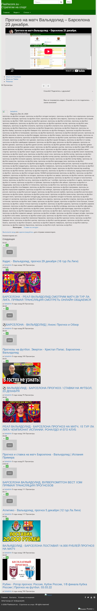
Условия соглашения (26, 597)
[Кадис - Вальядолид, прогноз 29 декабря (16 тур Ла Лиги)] (48, 252)
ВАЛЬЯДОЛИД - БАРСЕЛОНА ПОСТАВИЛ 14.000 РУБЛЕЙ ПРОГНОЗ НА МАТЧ (48, 547)
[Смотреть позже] (4, 245)
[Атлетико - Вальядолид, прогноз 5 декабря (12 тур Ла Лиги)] (48, 500)
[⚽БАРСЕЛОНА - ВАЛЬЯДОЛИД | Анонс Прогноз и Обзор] (48, 315)
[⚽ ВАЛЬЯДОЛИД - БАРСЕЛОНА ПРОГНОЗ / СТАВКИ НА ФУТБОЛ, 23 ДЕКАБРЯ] (48, 373)
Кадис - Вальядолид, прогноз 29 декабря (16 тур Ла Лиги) (40, 261)
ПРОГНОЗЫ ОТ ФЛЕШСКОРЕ (12, 601)
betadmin (13, 111)
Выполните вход (9, 232)
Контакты (12, 597)
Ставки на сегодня (31, 227)
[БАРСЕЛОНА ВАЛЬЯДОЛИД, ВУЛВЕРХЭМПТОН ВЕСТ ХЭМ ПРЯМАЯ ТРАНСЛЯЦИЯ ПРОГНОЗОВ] (48, 473)
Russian (89, 609)
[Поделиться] (44, 109)
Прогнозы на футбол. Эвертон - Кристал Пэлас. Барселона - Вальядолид (42, 350)
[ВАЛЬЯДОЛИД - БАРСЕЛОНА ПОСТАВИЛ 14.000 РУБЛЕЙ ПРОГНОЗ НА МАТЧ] (48, 531)
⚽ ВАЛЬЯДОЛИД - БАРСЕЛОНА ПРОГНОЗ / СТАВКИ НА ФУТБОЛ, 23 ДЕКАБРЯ (47, 389)
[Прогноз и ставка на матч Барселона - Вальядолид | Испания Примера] (48, 445)
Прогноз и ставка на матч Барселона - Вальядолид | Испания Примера (43, 455)
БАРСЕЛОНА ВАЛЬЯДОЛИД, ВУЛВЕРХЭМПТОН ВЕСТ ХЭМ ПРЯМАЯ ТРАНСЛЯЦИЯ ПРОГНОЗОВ (42, 483)
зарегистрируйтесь (26, 232)
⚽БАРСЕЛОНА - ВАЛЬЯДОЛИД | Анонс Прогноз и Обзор (41, 324)
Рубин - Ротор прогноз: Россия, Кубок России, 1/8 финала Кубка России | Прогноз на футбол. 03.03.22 (45, 585)
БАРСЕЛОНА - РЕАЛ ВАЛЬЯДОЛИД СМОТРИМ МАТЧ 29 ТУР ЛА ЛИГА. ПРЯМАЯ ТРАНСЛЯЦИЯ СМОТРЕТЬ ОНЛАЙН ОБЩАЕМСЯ (47, 298)
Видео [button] (16, 12)
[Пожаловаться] (49, 109)
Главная (6, 12)
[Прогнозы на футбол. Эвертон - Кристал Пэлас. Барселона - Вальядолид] (48, 340)
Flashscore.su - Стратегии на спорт (13, 5)
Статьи (26, 12)
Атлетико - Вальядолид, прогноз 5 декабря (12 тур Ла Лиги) (42, 510)
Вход (69, 2)
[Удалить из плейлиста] (7, 245)
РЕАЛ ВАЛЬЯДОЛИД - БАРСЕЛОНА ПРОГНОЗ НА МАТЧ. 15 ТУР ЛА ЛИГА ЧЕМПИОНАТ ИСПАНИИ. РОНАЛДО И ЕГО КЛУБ (48, 427)
